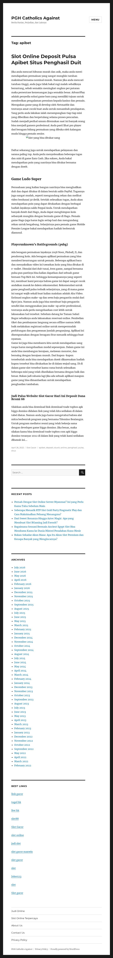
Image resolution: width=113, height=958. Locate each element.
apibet (42, 447)
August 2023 (21, 703)
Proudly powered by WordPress (65, 949)
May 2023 (20, 715)
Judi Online (18, 911)
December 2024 (23, 637)
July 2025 (19, 612)
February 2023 (22, 728)
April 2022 (20, 757)
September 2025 (24, 604)
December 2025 (23, 592)
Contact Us (18, 932)
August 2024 (21, 654)
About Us (16, 925)
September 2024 (24, 649)
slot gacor (17, 859)
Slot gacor (17, 892)
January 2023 (22, 732)
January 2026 (22, 588)
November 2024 (23, 641)
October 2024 (22, 645)
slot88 (15, 818)
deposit (49, 447)
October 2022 (22, 744)
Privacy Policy (19, 940)
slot (13, 868)
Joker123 (16, 876)
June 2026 (20, 571)
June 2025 (20, 616)
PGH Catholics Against (35, 17)
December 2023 (23, 687)
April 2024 (20, 670)
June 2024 (20, 662)
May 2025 (20, 621)
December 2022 (23, 736)
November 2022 (23, 740)
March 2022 (21, 761)
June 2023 (20, 711)
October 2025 (22, 600)
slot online (17, 835)
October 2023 (22, 695)
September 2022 (24, 748)
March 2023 (21, 724)
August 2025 (21, 608)
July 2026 (19, 567)
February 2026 (22, 583)
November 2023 (23, 691)
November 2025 (23, 596)
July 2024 (19, 658)
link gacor (17, 793)
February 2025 (22, 629)
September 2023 (23, 699)
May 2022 (20, 753)
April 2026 (20, 579)
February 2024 (22, 678)
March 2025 (21, 625)
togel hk (16, 802)
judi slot (16, 843)
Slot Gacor (31, 447)
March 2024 (21, 674)
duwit (57, 447)
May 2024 (20, 666)
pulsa (81, 447)
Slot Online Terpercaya (24, 918)
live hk (15, 810)
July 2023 (19, 707)
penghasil (72, 447)
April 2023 (20, 720)
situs (13, 450)
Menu (95, 19)
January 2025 (22, 633)
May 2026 (20, 575)
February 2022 (22, 765)
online (64, 447)
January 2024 (22, 682)
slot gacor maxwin (22, 851)
